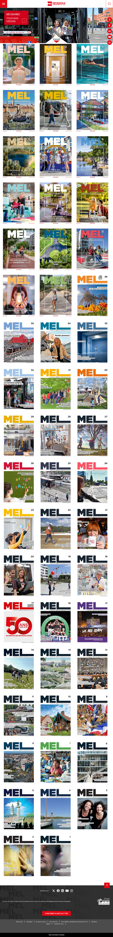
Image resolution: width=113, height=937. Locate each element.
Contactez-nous (59, 924)
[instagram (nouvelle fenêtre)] (71, 890)
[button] (3, 4)
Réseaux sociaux (41, 922)
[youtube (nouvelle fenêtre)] (67, 890)
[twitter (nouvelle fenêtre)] (53, 890)
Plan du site (19, 922)
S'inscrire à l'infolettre (56, 913)
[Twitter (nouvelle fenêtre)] (109, 19)
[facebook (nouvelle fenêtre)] (58, 890)
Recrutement (53, 922)
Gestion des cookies (56, 935)
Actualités (29, 922)
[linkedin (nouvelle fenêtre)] (62, 890)
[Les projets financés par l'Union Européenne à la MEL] (103, 901)
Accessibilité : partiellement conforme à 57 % (74, 922)
